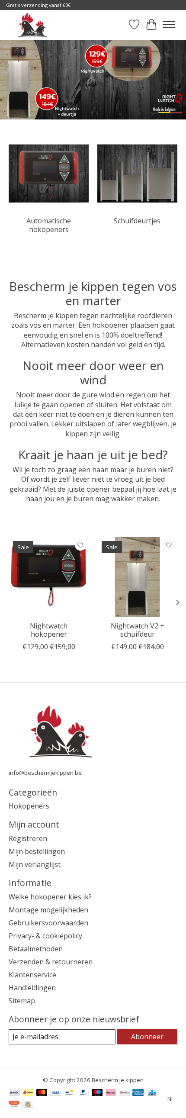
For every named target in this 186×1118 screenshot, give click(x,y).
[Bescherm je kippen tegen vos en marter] (33, 25)
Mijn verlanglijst (35, 864)
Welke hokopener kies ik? (50, 897)
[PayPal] (83, 1093)
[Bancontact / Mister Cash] (69, 1093)
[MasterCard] (42, 1093)
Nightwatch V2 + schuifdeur (137, 630)
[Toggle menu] (168, 24)
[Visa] (55, 1093)
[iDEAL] (27, 1093)
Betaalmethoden (36, 949)
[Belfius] (124, 1093)
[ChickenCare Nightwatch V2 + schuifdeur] (137, 577)
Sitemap (22, 1000)
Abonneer (147, 1036)
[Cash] (27, 1105)
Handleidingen (32, 987)
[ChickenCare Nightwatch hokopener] (49, 577)
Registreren (28, 838)
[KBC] (152, 1093)
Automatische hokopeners (48, 225)
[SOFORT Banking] (111, 1093)
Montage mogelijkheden (48, 910)
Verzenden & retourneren (51, 962)
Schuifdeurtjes (137, 221)
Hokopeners (29, 806)
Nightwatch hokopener (48, 630)
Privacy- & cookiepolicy (45, 936)
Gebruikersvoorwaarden (48, 923)
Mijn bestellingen (37, 851)
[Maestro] (97, 1093)
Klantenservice (32, 974)
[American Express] (138, 1093)
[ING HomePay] (14, 1105)
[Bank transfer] (14, 1093)
